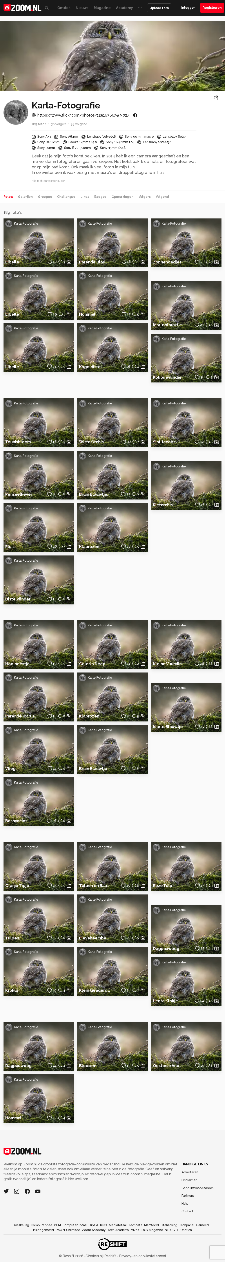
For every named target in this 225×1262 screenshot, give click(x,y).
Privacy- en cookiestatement (142, 1256)
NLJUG (170, 1230)
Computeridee (41, 1225)
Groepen (45, 196)
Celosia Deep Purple (95, 664)
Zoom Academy (94, 1230)
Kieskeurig (21, 1225)
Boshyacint (16, 820)
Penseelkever (18, 494)
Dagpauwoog (166, 948)
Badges (100, 196)
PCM (57, 1225)
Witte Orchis (91, 442)
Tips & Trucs (98, 1225)
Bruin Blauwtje (93, 768)
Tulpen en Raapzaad (95, 885)
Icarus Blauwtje (168, 726)
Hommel (87, 314)
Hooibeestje (17, 664)
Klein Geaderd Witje (95, 990)
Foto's (8, 196)
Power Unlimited (68, 1230)
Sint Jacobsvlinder (169, 442)
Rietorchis (163, 505)
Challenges (66, 196)
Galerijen (25, 196)
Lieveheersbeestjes (95, 938)
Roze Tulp (162, 885)
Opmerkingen (122, 196)
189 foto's (39, 124)
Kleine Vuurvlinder (169, 664)
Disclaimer (189, 1180)
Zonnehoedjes (167, 262)
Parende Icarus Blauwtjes (21, 716)
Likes (85, 196)
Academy (124, 8)
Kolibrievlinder (167, 377)
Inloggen (188, 7)
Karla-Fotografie (26, 223)
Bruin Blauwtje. (93, 494)
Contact (187, 1211)
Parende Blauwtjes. (95, 262)
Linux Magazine (152, 1230)
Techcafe (135, 1225)
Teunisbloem (18, 442)
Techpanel (186, 1225)
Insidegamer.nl (43, 1230)
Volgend (162, 196)
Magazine (102, 8)
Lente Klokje (165, 1001)
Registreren (212, 7)
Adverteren (189, 1172)
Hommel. (13, 1118)
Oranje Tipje (17, 885)
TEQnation (184, 1230)
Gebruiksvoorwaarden (197, 1188)
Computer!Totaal (74, 1225)
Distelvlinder (17, 599)
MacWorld (151, 1225)
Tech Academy (118, 1230)
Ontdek (64, 8)
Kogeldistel (90, 366)
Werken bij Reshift (101, 1256)
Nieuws (82, 8)
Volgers (145, 196)
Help (185, 1203)
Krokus (11, 990)
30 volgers (59, 124)
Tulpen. (12, 938)
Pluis (9, 546)
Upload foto (159, 8)
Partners (187, 1195)
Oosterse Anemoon (169, 1065)
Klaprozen (89, 546)
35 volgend (79, 124)
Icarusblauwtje (167, 325)
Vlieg (10, 768)
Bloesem (87, 1065)
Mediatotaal (118, 1225)
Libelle (12, 262)
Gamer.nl (202, 1225)
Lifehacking (169, 1225)
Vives (135, 1230)
